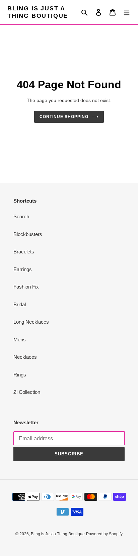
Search (21, 216)
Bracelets (23, 251)
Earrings (22, 269)
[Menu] (127, 12)
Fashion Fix (26, 287)
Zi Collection (26, 392)
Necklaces (25, 357)
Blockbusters (27, 234)
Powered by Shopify (104, 534)
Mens (19, 339)
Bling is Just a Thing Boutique (37, 12)
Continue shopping (64, 116)
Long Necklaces (31, 322)
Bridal (19, 304)
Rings (19, 374)
